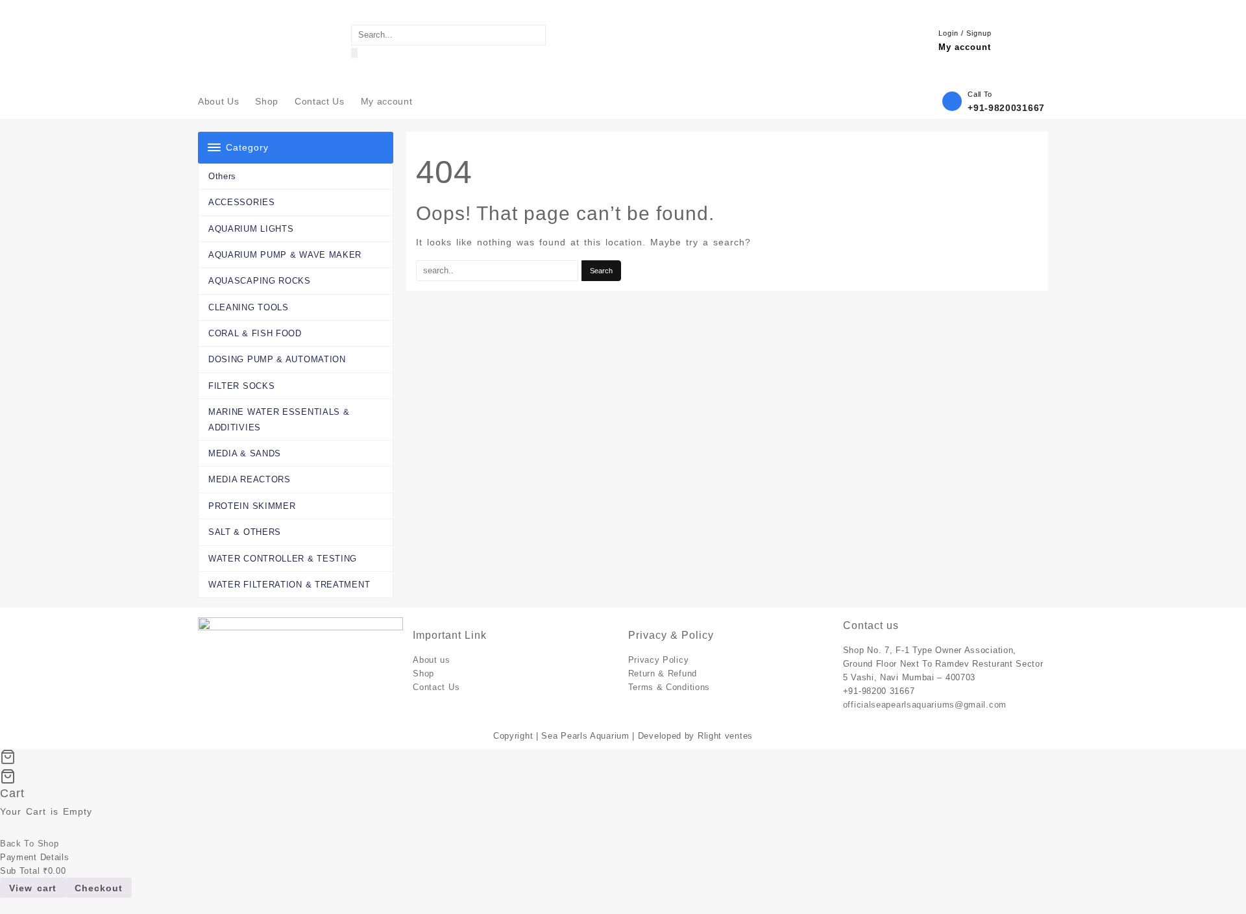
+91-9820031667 (1006, 108)
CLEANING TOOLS (248, 307)
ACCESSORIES (241, 202)
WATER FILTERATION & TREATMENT (289, 584)
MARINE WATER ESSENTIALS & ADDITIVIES (279, 419)
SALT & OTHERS (244, 532)
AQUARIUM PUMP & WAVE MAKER (284, 255)
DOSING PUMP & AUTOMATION (277, 359)
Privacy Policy (658, 660)
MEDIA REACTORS (249, 479)
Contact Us (436, 687)
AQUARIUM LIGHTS (251, 229)
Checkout (99, 888)
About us (431, 660)
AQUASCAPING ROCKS (259, 281)
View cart (32, 888)
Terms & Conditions (669, 687)
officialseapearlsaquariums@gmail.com (925, 705)
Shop (423, 673)
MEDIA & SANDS (244, 453)
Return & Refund (663, 673)
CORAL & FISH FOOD (255, 333)
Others (222, 176)
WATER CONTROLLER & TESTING (282, 558)
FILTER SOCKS (241, 386)
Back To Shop (29, 843)
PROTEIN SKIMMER (252, 506)
